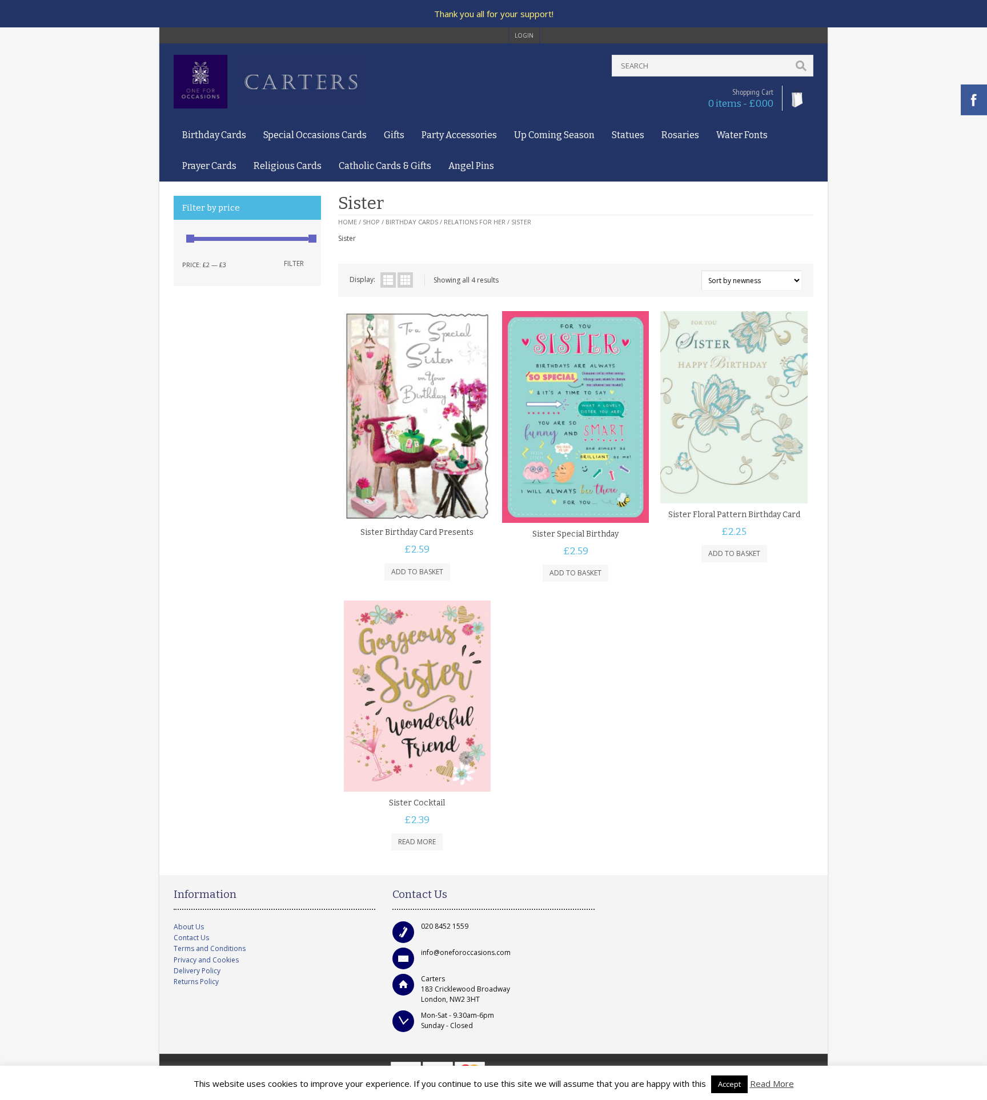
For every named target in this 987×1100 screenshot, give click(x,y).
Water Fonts (742, 135)
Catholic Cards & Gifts (385, 165)
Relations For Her (474, 221)
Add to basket (417, 572)
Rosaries (680, 135)
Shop (371, 221)
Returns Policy (196, 981)
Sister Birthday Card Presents (417, 532)
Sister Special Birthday (575, 534)
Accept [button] (729, 1084)
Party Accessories (459, 135)
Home (347, 221)
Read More (772, 1083)
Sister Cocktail (417, 803)
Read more (417, 842)
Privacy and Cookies (206, 960)
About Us (189, 927)
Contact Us (191, 937)
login (524, 35)
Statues (628, 135)
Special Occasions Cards (315, 135)
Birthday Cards (214, 135)
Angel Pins (471, 165)
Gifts (394, 135)
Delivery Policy (197, 971)
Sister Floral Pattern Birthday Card (734, 514)
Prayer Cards (209, 165)
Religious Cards (288, 165)
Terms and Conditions (210, 948)
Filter (294, 263)
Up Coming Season (554, 135)
